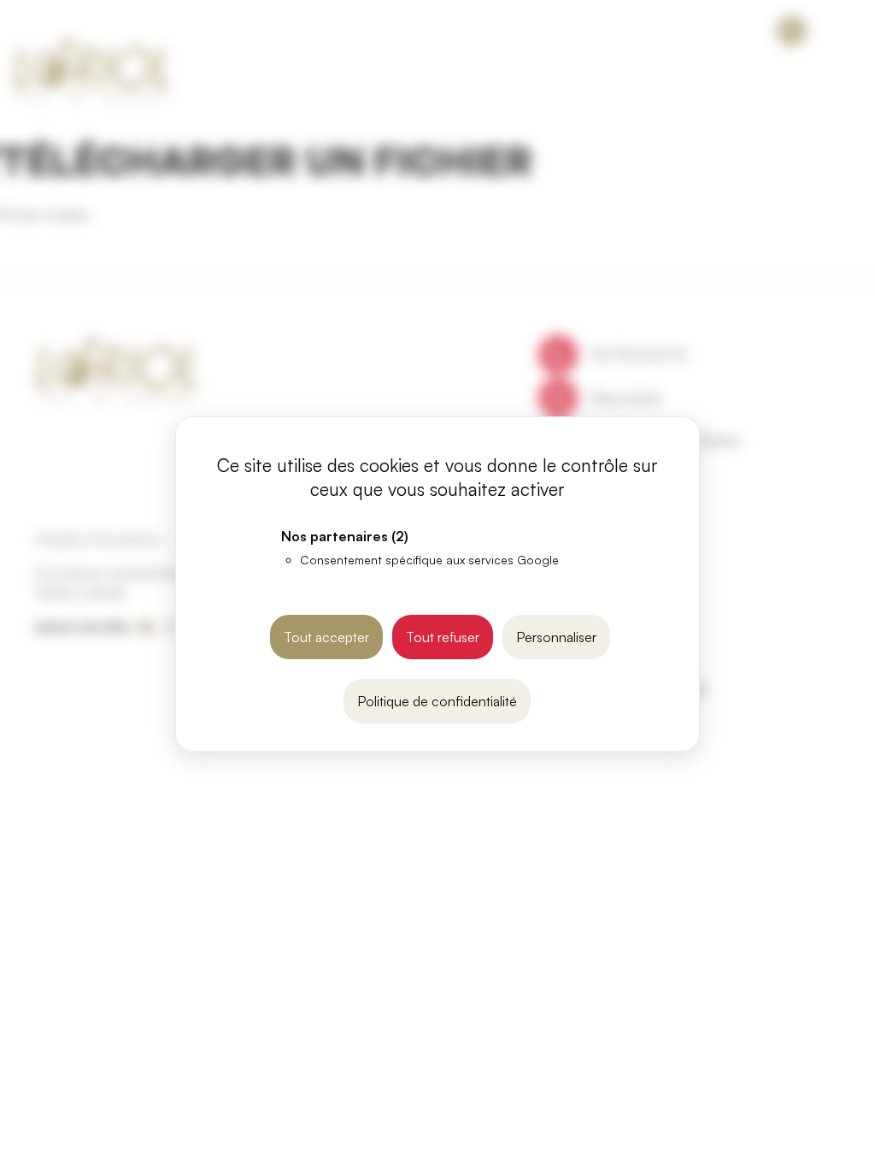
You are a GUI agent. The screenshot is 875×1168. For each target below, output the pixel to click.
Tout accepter (326, 637)
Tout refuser (442, 637)
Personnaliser (556, 637)
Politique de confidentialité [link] (437, 701)
